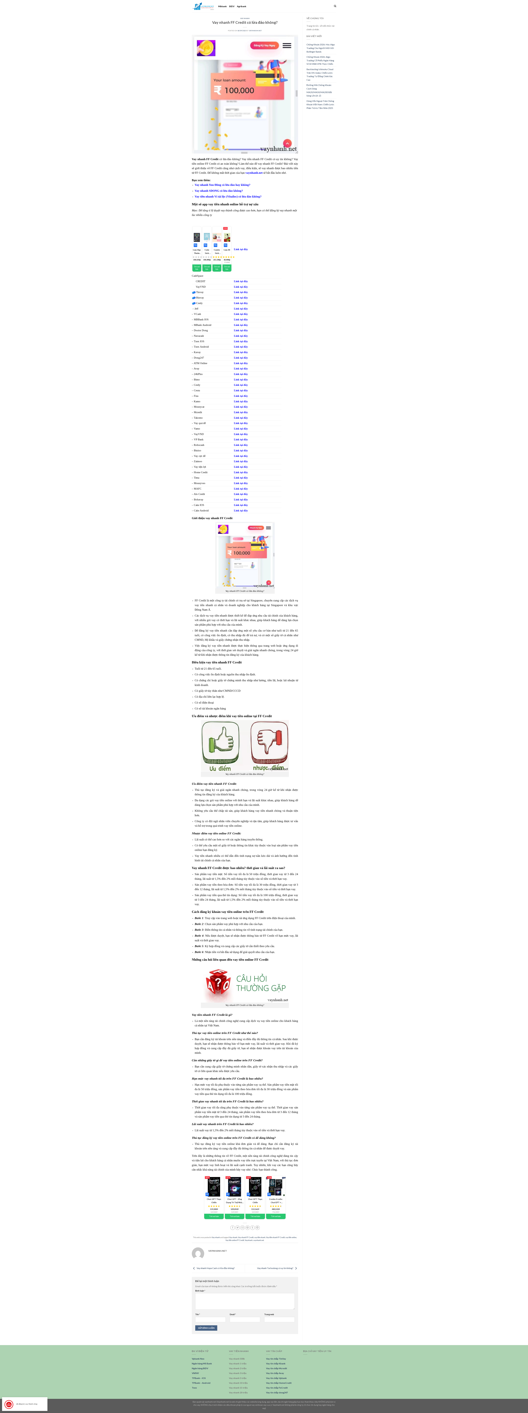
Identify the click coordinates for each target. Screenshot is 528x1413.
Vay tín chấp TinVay (276, 1358)
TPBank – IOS (199, 1378)
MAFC (197, 488)
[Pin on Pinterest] (247, 1227)
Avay (196, 368)
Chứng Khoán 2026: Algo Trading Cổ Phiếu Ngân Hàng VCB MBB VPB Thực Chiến (320, 60)
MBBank (199, 319)
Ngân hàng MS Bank (202, 1363)
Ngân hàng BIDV (200, 1368)
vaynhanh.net (255, 30)
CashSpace (197, 275)
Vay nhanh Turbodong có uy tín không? (275, 1268)
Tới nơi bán (197, 268)
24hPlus (198, 374)
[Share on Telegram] (257, 1227)
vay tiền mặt (214, 874)
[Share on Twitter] (237, 1227)
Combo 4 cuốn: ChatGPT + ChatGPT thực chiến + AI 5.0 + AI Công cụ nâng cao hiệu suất (276, 1200)
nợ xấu (253, 204)
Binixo (197, 450)
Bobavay (198, 499)
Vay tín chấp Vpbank (276, 1378)
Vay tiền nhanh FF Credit (275, 1237)
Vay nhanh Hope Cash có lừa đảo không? (215, 1268)
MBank (198, 325)
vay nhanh (264, 163)
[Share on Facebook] (232, 1227)
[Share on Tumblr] (252, 1227)
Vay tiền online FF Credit (235, 1240)
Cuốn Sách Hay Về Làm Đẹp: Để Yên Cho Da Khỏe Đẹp (207, 251)
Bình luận (200, 1291)
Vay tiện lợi (200, 466)
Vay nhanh (245, 18)
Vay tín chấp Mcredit (276, 1368)
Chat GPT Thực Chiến (213, 1200)
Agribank (241, 6)
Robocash (199, 445)
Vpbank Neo (198, 1358)
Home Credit (200, 472)
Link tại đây (241, 281)
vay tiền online (242, 716)
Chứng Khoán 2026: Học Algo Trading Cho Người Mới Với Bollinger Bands (320, 48)
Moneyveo (199, 483)
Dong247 (199, 357)
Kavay (197, 352)
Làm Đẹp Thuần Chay (197, 251)
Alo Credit (199, 494)
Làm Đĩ (226, 249)
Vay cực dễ (199, 456)
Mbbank (222, 6)
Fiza (196, 395)
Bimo (197, 379)
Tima (196, 477)
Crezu (197, 390)
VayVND (201, 286)
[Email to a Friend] (242, 1227)
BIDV (231, 6)
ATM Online (200, 363)
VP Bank (199, 439)
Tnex (196, 341)
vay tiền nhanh (218, 204)
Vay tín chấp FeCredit (277, 1387)
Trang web (269, 1314)
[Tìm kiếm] (335, 6)
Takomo (198, 417)
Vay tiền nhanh (251, 159)
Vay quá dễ (200, 423)
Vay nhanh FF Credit (205, 159)
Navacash (199, 335)
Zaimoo (198, 461)
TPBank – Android (201, 1383)
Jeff (196, 308)
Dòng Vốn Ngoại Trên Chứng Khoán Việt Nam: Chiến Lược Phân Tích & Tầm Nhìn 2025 (320, 104)
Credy (199, 303)
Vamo (197, 428)
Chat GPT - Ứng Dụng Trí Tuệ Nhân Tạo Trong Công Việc (234, 1200)
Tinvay (200, 292)
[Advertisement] (321, 155)
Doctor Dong (201, 330)
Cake (196, 505)
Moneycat (199, 406)
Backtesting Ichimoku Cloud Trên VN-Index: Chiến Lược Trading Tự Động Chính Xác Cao (319, 74)
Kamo (197, 401)
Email (233, 1314)
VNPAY (195, 1373)
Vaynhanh (249, 1240)
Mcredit (198, 412)
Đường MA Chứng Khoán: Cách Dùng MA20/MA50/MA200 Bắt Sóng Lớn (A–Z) (319, 90)
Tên (197, 1314)
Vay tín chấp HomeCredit (279, 1383)
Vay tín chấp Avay (275, 1373)
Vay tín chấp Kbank (275, 1363)
